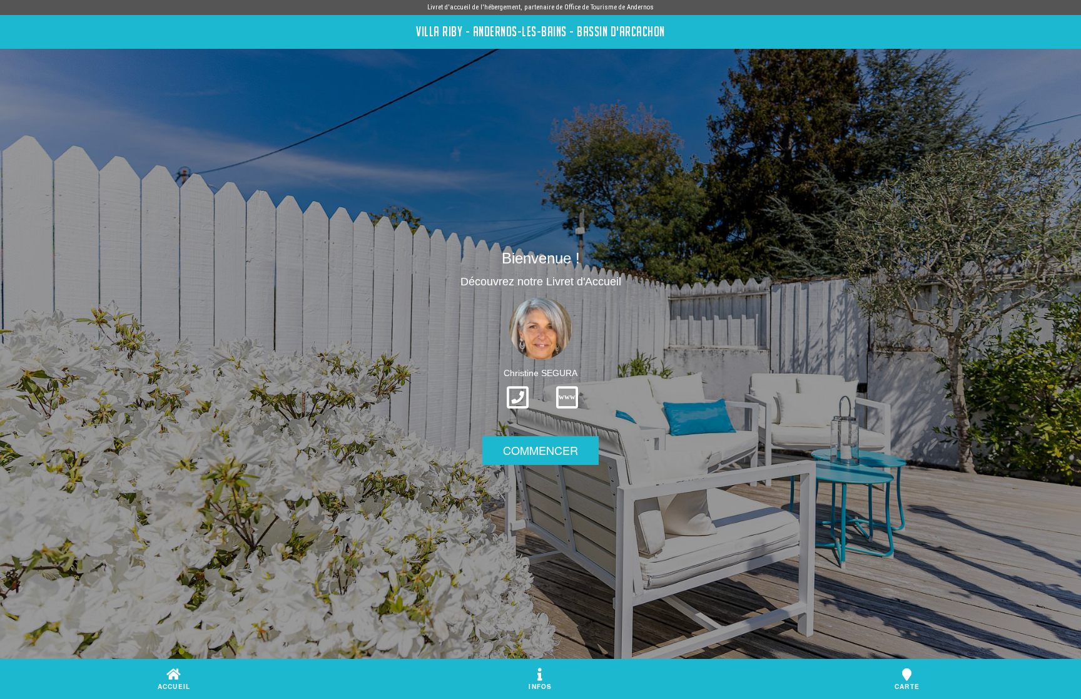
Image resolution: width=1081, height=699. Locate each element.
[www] (567, 412)
